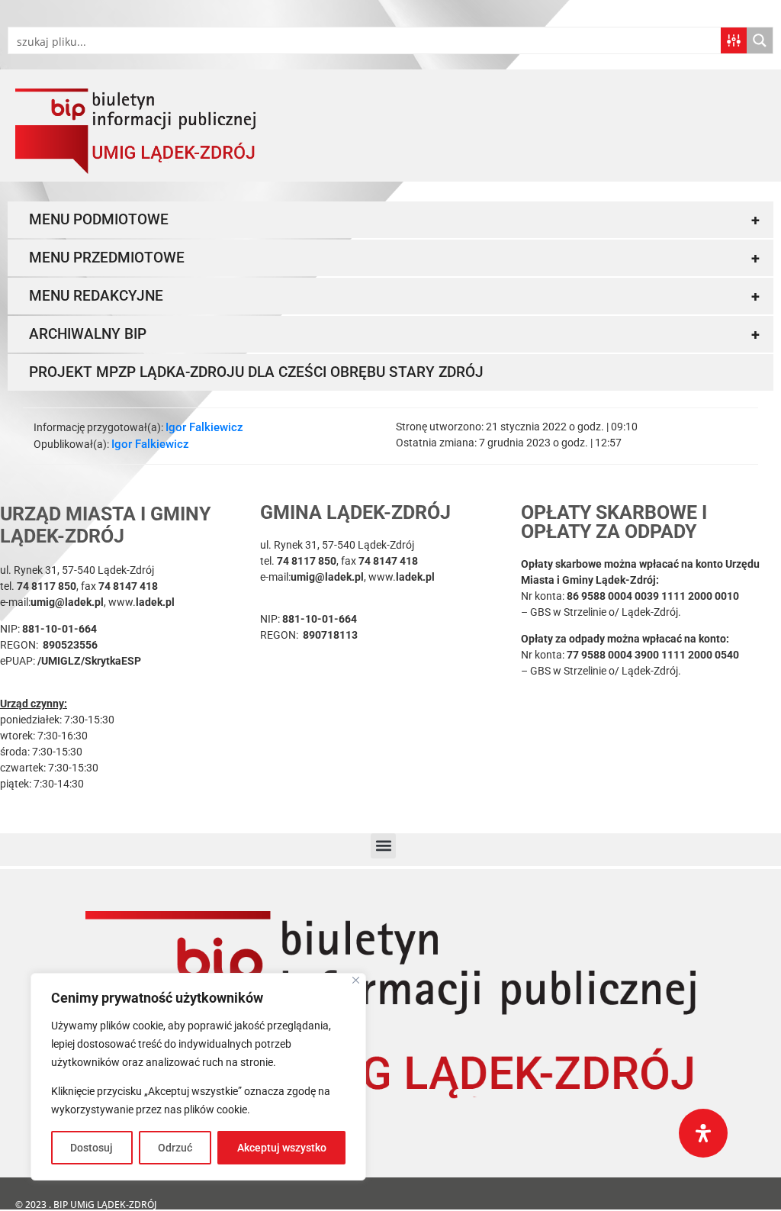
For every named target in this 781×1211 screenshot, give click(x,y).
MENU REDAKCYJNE (394, 296)
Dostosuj (91, 1148)
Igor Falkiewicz (204, 427)
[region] (198, 1076)
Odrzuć (175, 1148)
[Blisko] (355, 980)
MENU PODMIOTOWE (394, 220)
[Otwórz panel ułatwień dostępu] (703, 1133)
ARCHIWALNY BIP (394, 334)
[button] (383, 845)
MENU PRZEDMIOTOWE (394, 258)
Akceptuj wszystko (281, 1148)
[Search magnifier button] (760, 40)
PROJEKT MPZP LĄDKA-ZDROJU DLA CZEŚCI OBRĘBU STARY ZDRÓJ (256, 372)
